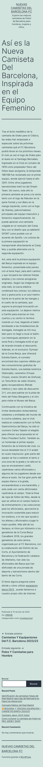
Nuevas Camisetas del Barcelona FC (21, 8)
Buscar (5, 678)
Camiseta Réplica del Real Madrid (18, 705)
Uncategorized (26, 618)
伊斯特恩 (9, 615)
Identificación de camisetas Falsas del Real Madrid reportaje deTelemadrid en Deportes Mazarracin (20, 699)
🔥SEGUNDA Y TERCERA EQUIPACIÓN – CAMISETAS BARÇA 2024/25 (21, 709)
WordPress (25, 757)
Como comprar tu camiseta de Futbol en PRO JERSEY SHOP (21, 719)
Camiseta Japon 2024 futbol (15, 715)
